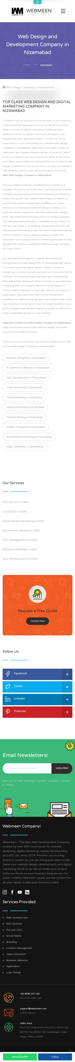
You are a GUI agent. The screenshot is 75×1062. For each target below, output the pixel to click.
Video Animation (16, 954)
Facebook (20, 673)
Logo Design (13, 972)
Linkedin (19, 698)
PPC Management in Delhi (20, 540)
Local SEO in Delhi (14, 511)
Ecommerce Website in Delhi (21, 530)
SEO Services (14, 923)
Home (26, 65)
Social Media (13, 935)
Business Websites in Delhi (20, 549)
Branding (11, 942)
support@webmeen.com (33, 1008)
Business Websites (17, 960)
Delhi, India (26, 1023)
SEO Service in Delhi (16, 502)
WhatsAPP (20, 1057)
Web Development (17, 917)
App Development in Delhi (20, 559)
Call (55, 1057)
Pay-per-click (14, 930)
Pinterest (20, 711)
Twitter (18, 686)
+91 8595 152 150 (30, 993)
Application (13, 966)
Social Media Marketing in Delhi (23, 521)
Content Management (19, 948)
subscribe (61, 768)
